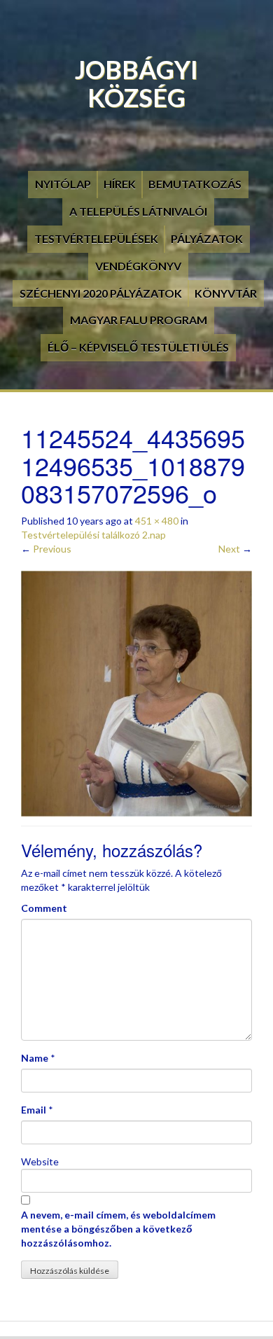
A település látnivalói (138, 211)
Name (34, 1058)
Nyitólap (63, 183)
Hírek (120, 183)
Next (235, 549)
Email (33, 1110)
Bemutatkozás (194, 183)
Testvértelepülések (96, 238)
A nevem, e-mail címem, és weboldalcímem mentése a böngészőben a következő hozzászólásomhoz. (118, 1229)
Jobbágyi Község (136, 83)
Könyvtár (226, 293)
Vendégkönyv (138, 265)
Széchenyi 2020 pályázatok (101, 293)
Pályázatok (207, 238)
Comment (44, 908)
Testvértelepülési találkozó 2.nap (93, 535)
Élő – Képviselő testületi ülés (138, 347)
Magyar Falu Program (138, 319)
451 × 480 (156, 521)
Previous (46, 549)
